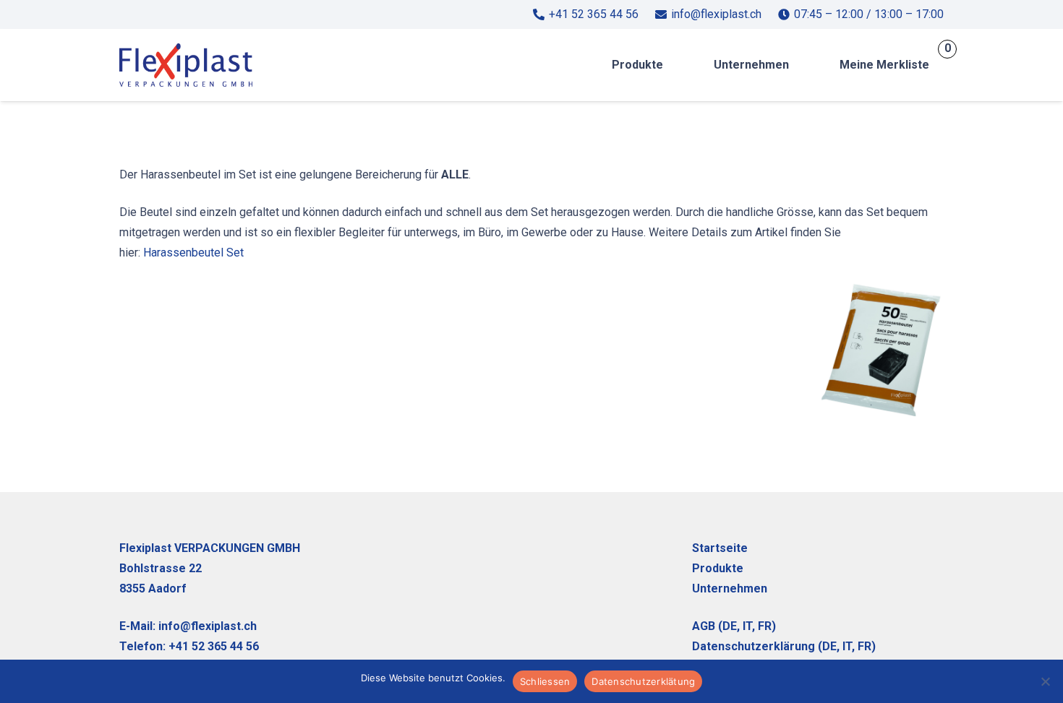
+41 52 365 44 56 (213, 646)
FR (765, 626)
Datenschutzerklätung (643, 681)
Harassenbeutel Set (193, 252)
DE (729, 626)
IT (847, 646)
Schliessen (545, 681)
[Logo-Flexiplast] (185, 65)
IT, (749, 626)
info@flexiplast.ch (207, 626)
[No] (1045, 681)
